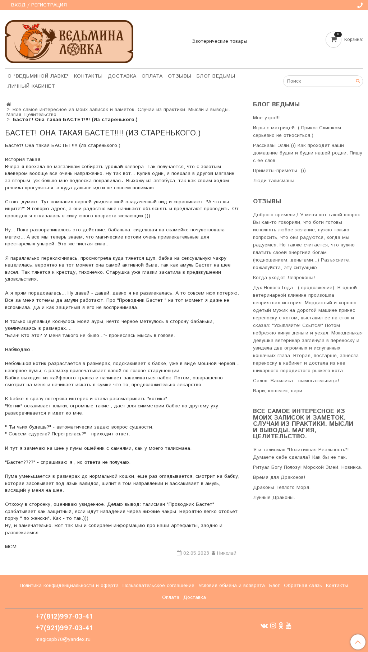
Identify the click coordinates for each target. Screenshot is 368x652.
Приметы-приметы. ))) (279, 170)
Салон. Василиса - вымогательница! (296, 380)
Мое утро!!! (266, 117)
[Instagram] (273, 626)
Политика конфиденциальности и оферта (69, 585)
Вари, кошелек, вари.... (280, 390)
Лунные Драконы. (274, 497)
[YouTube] (288, 626)
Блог (274, 585)
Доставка (122, 76)
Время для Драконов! (279, 477)
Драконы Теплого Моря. (281, 487)
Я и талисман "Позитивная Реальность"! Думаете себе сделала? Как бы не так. (301, 453)
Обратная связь (303, 585)
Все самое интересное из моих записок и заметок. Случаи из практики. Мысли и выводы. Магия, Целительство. (118, 112)
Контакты (88, 76)
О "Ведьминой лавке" (38, 76)
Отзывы (180, 76)
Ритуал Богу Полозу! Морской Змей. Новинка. (307, 467)
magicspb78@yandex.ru (63, 639)
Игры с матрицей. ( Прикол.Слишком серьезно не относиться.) (297, 131)
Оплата (152, 76)
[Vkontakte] (264, 626)
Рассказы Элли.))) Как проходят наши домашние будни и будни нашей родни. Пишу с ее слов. (307, 153)
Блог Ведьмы (216, 76)
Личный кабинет (31, 86)
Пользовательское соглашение (158, 585)
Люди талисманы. (274, 180)
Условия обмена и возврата (231, 585)
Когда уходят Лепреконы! (284, 277)
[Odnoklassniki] (281, 626)
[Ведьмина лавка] (69, 40)
